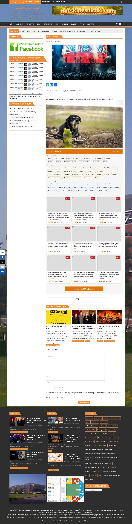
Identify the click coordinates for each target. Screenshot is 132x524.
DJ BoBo (87, 422)
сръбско (93, 475)
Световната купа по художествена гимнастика (100, 453)
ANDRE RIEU (88, 418)
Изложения (56, 345)
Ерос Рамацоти (113, 438)
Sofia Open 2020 (90, 430)
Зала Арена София (26, 8)
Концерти (81, 340)
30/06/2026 (102, 331)
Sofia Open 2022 (102, 430)
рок (99, 471)
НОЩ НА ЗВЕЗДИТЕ (100, 446)
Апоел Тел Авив (96, 434)
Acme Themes (85, 521)
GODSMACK (95, 422)
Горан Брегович (114, 434)
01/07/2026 (76, 331)
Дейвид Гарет (102, 438)
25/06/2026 (31, 459)
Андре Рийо (112, 430)
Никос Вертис (112, 446)
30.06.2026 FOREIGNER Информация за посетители (59, 2)
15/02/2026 (69, 461)
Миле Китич (89, 446)
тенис (100, 475)
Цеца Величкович (90, 467)
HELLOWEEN (104, 422)
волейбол (115, 467)
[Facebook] (2, 257)
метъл (95, 471)
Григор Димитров (90, 438)
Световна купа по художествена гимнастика (99, 450)
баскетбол (101, 467)
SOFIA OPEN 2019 (113, 426)
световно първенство (109, 471)
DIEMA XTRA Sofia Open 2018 (112, 418)
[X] (2, 262)
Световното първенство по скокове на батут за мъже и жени (102, 458)
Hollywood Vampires (91, 426)
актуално (49, 345)
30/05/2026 (69, 423)
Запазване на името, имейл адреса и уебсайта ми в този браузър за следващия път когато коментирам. (84, 393)
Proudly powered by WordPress (53, 521)
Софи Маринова (98, 463)
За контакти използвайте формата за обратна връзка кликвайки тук (68, 512)
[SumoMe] (2, 271)
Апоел (87, 434)
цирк (86, 479)
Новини (87, 340)
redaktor (58, 41)
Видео (56, 432)
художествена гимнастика (111, 475)
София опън (108, 463)
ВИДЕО (105, 434)
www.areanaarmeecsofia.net (67, 510)
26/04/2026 (52, 444)
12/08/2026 (50, 331)
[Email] (2, 266)
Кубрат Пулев (89, 442)
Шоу (113, 340)
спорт (87, 475)
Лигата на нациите (113, 442)
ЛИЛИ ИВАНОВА (100, 442)
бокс (108, 467)
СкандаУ (88, 463)
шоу (91, 479)
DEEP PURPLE (98, 418)
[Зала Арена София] (11, 23)
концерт (88, 471)
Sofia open (102, 426)
